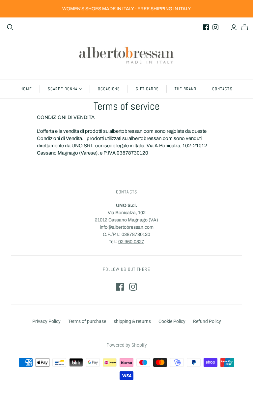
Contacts (222, 89)
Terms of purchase (87, 321)
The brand (185, 89)
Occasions (109, 89)
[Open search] (10, 27)
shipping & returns (132, 321)
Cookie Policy (171, 321)
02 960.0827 (131, 241)
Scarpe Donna (62, 89)
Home (26, 89)
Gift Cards (147, 89)
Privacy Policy (46, 321)
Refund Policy (207, 321)
